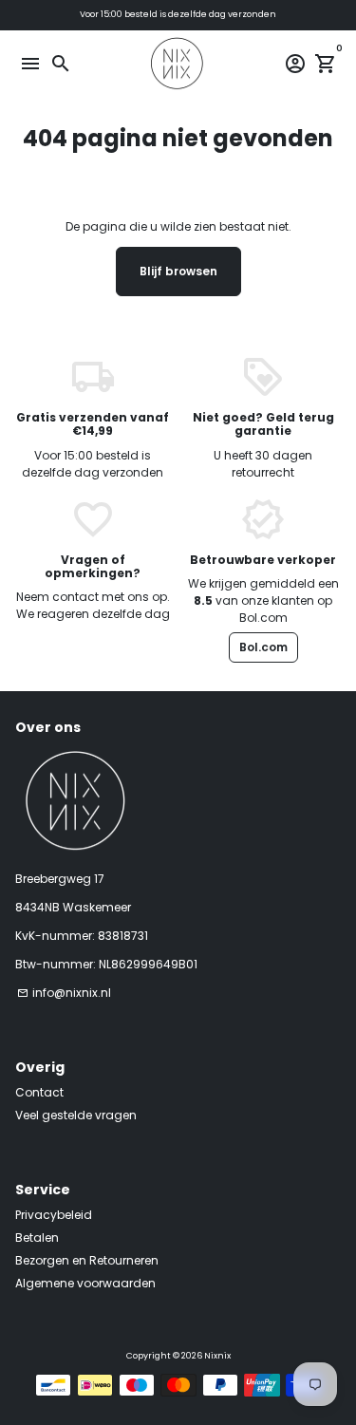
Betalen (37, 1237)
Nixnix (217, 1355)
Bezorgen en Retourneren (87, 1260)
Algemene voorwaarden (85, 1283)
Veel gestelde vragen (76, 1115)
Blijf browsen (178, 271)
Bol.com (263, 647)
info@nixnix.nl (64, 992)
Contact (39, 1092)
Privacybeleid (53, 1215)
